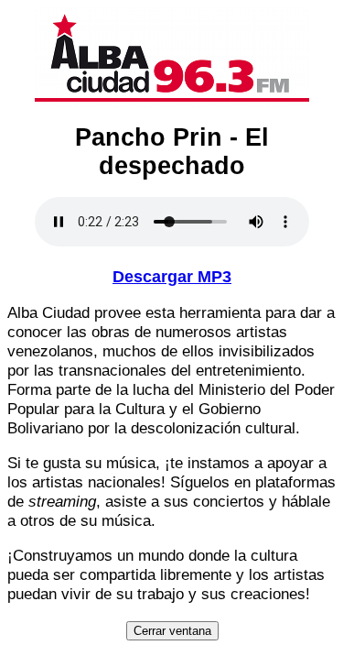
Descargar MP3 (172, 277)
